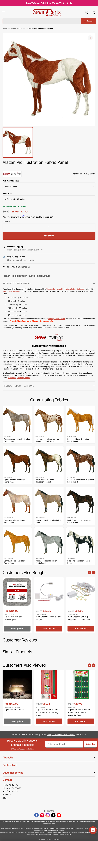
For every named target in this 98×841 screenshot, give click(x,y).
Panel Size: (7, 193)
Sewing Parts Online (56, 319)
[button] (3, 12)
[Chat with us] (87, 12)
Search (90, 21)
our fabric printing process (19, 378)
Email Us (7, 794)
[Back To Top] (94, 837)
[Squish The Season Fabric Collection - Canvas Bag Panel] (49, 697)
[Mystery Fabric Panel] (17, 697)
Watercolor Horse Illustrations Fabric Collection (65, 289)
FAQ (4, 797)
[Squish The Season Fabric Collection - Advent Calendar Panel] (80, 697)
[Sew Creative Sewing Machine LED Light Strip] (80, 605)
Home (5, 29)
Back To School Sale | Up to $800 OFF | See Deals (49, 3)
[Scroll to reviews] (49, 168)
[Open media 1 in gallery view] (90, 37)
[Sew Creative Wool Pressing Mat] (17, 605)
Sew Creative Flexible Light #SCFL (48, 618)
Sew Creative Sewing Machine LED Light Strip (79, 618)
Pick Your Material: (11, 181)
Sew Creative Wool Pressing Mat (13, 618)
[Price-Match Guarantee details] (29, 267)
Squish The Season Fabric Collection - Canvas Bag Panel (48, 712)
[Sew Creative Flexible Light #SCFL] (49, 605)
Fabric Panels (16, 29)
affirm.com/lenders (78, 828)
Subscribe (90, 744)
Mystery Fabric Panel (14, 709)
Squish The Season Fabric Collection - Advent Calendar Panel (80, 712)
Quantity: (7, 221)
